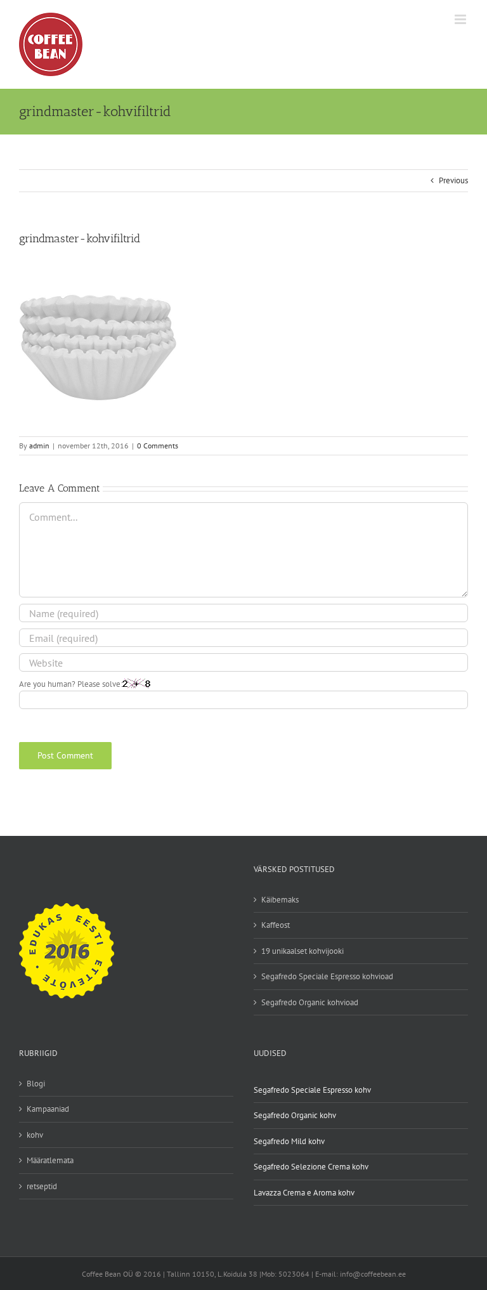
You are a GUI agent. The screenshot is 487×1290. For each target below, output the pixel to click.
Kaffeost (275, 925)
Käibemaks (280, 899)
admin (39, 445)
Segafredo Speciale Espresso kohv (312, 1090)
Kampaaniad (48, 1109)
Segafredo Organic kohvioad (309, 1002)
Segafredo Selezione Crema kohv (311, 1166)
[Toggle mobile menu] (461, 19)
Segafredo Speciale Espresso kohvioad (327, 976)
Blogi (36, 1083)
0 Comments (157, 445)
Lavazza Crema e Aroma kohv (304, 1192)
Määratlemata (50, 1160)
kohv (35, 1135)
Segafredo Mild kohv (289, 1141)
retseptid (42, 1186)
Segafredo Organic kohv (295, 1115)
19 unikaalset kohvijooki (302, 951)
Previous (453, 180)
